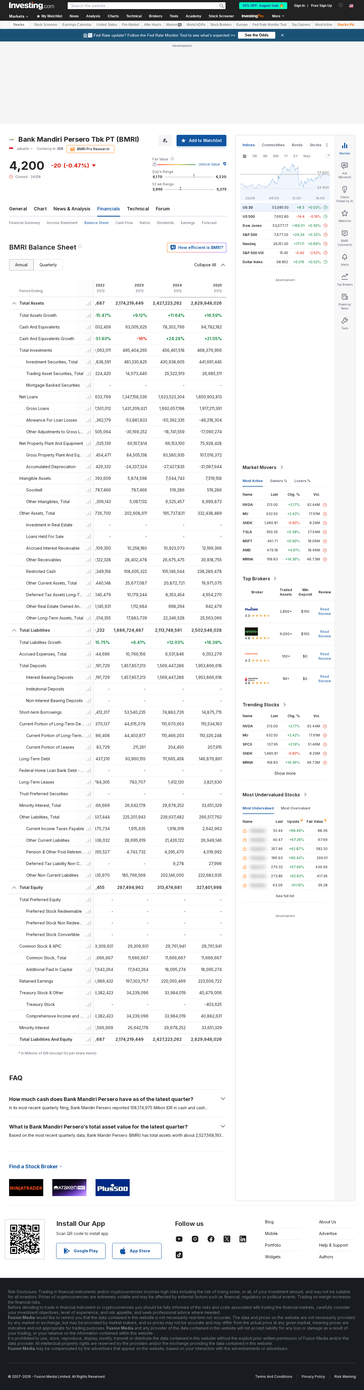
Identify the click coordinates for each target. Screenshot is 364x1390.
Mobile (271, 1233)
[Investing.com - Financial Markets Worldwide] (31, 6)
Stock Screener (221, 16)
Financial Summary (24, 223)
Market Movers (259, 467)
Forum (163, 209)
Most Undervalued (258, 808)
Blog (269, 1221)
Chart (40, 209)
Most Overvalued (295, 808)
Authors (326, 1256)
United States (106, 25)
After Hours (152, 25)
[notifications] (341, 5)
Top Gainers (300, 25)
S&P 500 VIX (253, 253)
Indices (249, 145)
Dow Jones (252, 225)
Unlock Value (209, 164)
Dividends (165, 223)
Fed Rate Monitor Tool (270, 25)
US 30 (248, 207)
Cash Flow (124, 223)
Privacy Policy (313, 1376)
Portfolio (273, 1245)
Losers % (302, 481)
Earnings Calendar (77, 25)
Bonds (297, 145)
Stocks (18, 25)
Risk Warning (345, 1376)
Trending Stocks (261, 704)
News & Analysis (71, 209)
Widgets (273, 1256)
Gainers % (278, 481)
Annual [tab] (21, 264)
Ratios (145, 223)
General (18, 209)
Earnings (188, 223)
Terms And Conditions (273, 1376)
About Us (327, 1221)
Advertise (328, 1233)
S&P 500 (250, 235)
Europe (242, 25)
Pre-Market (130, 25)
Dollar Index (253, 262)
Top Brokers (256, 578)
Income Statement (62, 223)
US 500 (249, 216)
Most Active (323, 25)
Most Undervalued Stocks (271, 794)
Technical (138, 209)
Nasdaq (249, 244)
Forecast (209, 223)
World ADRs (196, 25)
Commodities (273, 145)
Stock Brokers (220, 25)
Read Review (324, 611)
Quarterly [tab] (48, 264)
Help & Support (333, 1245)
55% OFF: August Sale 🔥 (263, 6)
